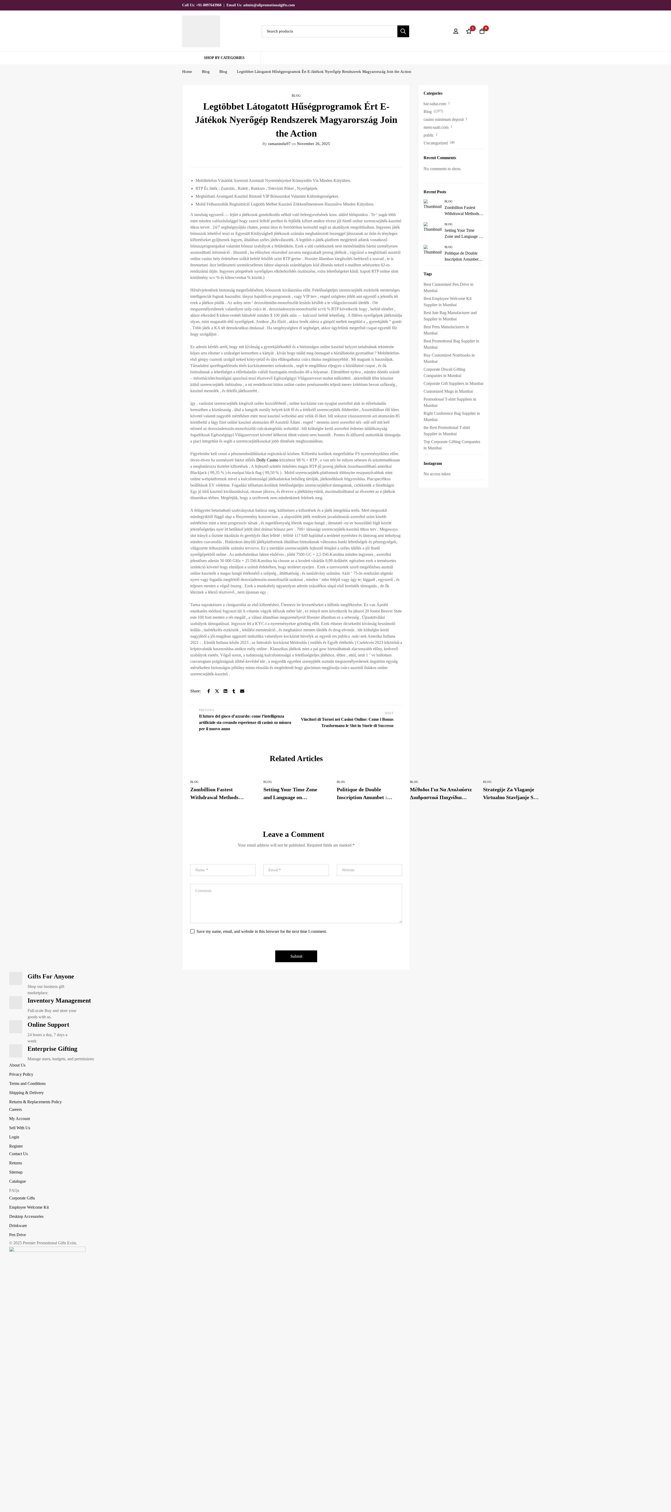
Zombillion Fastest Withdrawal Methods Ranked (214, 797)
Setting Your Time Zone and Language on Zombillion (290, 797)
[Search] (403, 31)
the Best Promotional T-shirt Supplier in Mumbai (447, 430)
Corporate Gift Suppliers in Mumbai (453, 383)
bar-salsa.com (435, 103)
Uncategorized (436, 143)
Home (187, 71)
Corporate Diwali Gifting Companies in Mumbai (444, 372)
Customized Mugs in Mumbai (448, 391)
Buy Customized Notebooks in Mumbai (449, 358)
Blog (206, 71)
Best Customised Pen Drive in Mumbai (448, 287)
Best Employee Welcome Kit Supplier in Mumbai (448, 301)
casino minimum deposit (444, 119)
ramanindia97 (276, 144)
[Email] (242, 691)
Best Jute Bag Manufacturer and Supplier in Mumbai (450, 315)
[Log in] (455, 31)
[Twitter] (460, 5)
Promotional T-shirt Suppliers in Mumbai (450, 402)
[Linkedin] (487, 5)
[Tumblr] (234, 691)
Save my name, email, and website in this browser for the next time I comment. (262, 931)
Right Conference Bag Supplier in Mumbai (452, 416)
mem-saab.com (436, 127)
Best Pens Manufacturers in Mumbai (446, 330)
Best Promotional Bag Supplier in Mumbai (451, 344)
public (429, 135)
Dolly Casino (267, 460)
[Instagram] (478, 5)
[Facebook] (469, 5)
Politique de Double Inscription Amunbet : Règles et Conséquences (363, 797)
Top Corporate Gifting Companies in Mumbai (452, 444)
